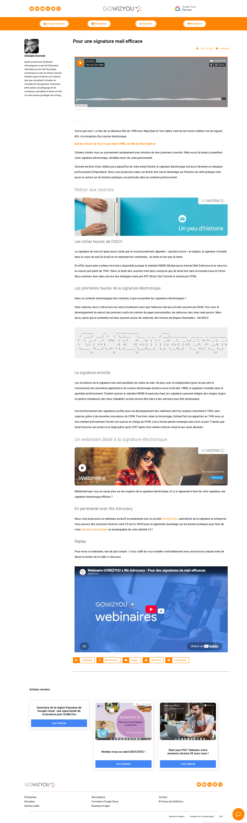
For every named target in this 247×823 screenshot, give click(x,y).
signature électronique (94, 529)
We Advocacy (170, 518)
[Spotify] (53, 8)
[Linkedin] (48, 8)
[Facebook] (31, 8)
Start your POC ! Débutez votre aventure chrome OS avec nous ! (188, 751)
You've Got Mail (90, 110)
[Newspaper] (37, 8)
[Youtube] (42, 8)
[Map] (58, 8)
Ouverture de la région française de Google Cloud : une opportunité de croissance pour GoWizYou (59, 711)
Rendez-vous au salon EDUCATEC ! (123, 751)
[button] (84, 660)
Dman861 (78, 110)
